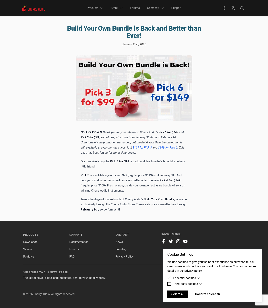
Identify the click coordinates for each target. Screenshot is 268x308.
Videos (27, 249)
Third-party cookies (185, 284)
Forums (135, 8)
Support (176, 8)
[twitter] (171, 241)
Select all (177, 294)
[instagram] (178, 241)
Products (30, 234)
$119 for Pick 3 (142, 147)
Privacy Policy (124, 256)
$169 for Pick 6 (167, 147)
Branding (121, 249)
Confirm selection (207, 294)
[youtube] (185, 241)
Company (122, 234)
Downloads (30, 242)
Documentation (78, 242)
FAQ (72, 256)
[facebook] (163, 241)
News (119, 242)
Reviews (28, 256)
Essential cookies (184, 278)
